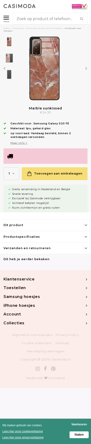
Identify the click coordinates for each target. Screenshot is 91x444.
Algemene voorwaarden (32, 335)
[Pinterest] (53, 369)
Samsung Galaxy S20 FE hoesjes (44, 28)
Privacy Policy (67, 335)
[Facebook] (45, 369)
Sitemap (62, 343)
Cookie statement (37, 343)
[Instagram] (37, 369)
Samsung (18, 28)
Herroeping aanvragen (45, 351)
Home (7, 28)
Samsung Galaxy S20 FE (51, 123)
